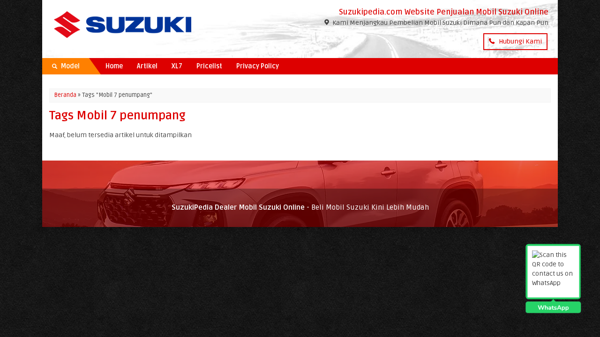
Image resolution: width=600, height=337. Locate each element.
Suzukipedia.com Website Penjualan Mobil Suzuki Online (443, 12)
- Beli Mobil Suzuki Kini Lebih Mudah (300, 207)
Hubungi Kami (519, 41)
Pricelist (209, 66)
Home (114, 66)
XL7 (177, 66)
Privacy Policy (257, 66)
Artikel (147, 66)
